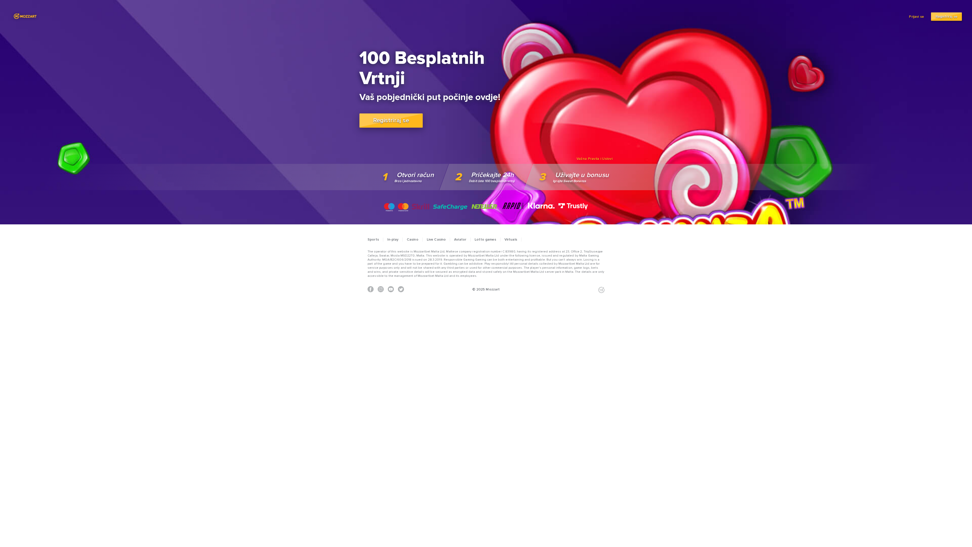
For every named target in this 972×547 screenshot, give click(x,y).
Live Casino (436, 240)
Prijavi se (917, 16)
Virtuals (510, 240)
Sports (373, 240)
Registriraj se (946, 16)
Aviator (460, 240)
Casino (412, 240)
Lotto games (485, 240)
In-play (392, 240)
